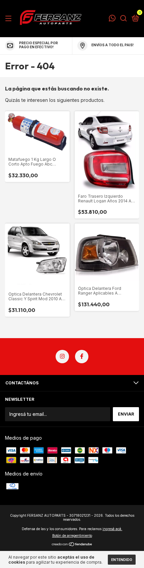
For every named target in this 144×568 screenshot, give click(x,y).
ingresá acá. (112, 529)
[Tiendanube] (72, 545)
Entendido (121, 560)
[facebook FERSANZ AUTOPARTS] (81, 356)
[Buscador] (123, 18)
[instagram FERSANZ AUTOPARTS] (62, 356)
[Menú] (9, 18)
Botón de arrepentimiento (72, 535)
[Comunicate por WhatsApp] (112, 19)
